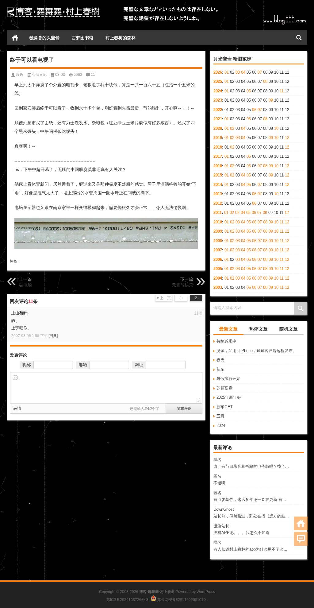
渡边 (19, 74)
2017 (217, 156)
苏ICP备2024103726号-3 (127, 600)
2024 (217, 91)
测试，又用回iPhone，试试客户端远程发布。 (256, 350)
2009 (217, 231)
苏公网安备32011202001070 (181, 600)
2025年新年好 (228, 397)
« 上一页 (164, 298)
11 (282, 91)
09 (271, 100)
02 (232, 128)
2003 (217, 287)
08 (265, 81)
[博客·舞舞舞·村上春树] (54, 8)
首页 (15, 37)
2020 (217, 128)
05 (249, 91)
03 (238, 72)
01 (226, 72)
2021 (217, 119)
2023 (217, 100)
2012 (217, 203)
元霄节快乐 (182, 285)
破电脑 (25, 285)
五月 (220, 416)
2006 (217, 259)
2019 (217, 137)
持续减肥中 (226, 341)
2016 (217, 166)
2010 (217, 222)
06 (254, 109)
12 (287, 137)
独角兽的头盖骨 (44, 37)
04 (243, 72)
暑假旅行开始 (228, 378)
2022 (217, 109)
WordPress (206, 592)
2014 (217, 184)
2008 (217, 240)
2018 (217, 147)
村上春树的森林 (120, 37)
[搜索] (299, 37)
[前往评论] (301, 539)
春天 (220, 360)
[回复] (53, 336)
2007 (217, 250)
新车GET (224, 407)
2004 (217, 278)
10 (276, 128)
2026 (217, 72)
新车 (220, 369)
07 (260, 72)
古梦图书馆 (82, 37)
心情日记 (39, 74)
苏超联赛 (224, 388)
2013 (217, 194)
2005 (217, 268)
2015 (217, 175)
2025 (217, 81)
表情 (17, 408)
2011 (217, 212)
